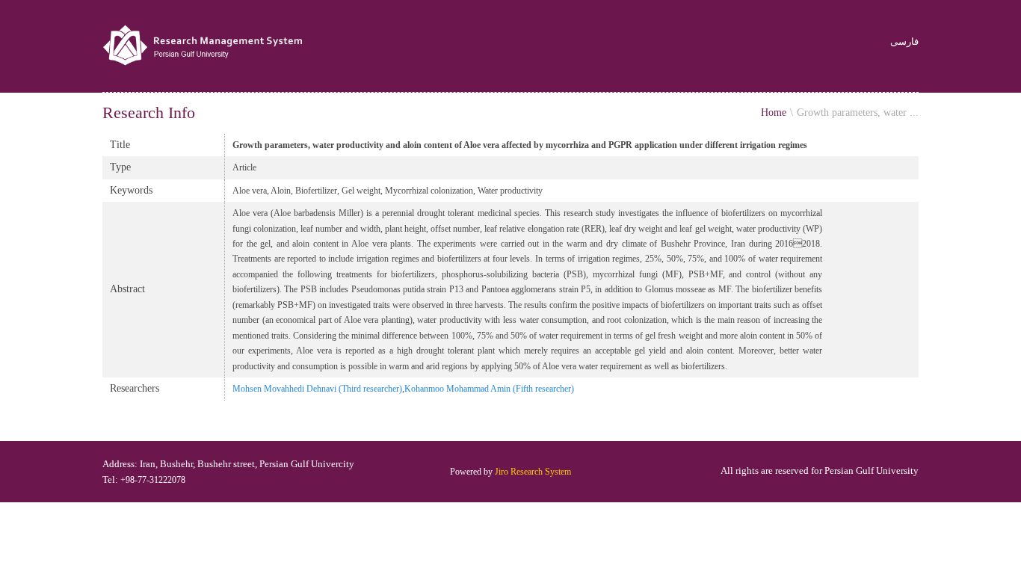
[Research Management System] (204, 46)
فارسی (904, 42)
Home (773, 112)
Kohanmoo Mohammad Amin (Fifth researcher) (489, 388)
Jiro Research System (533, 471)
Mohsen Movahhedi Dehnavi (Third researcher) (317, 388)
